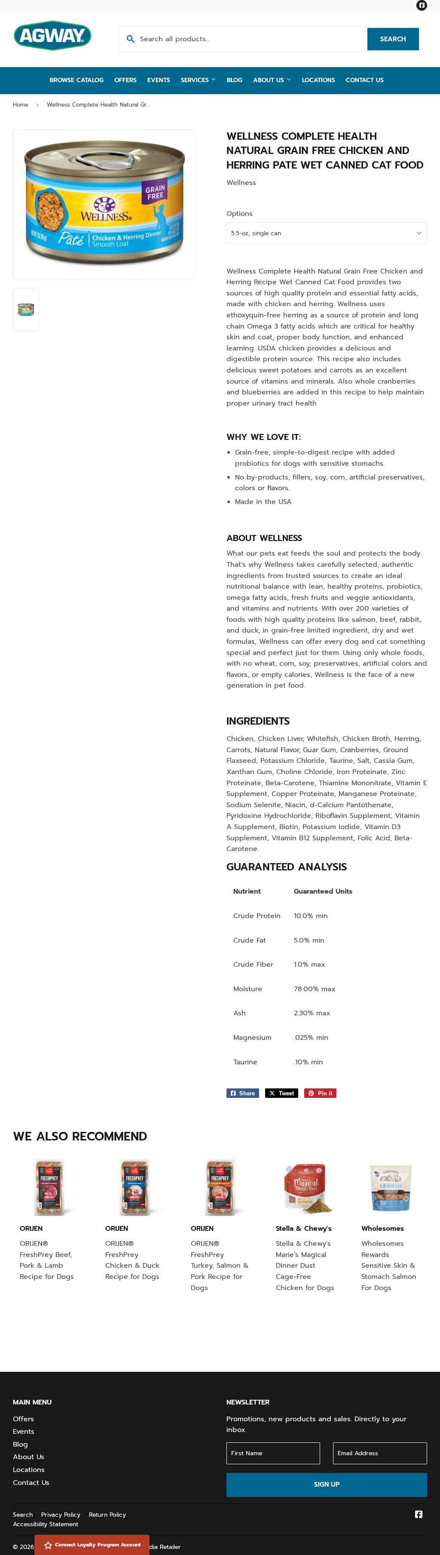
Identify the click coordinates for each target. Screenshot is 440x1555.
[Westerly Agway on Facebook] (419, 1515)
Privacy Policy (60, 1514)
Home (20, 105)
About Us (269, 80)
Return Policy (107, 1514)
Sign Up (326, 1484)
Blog (234, 80)
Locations (318, 80)
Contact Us (365, 80)
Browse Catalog (77, 80)
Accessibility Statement (45, 1524)
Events (158, 80)
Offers (125, 80)
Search (399, 39)
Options (239, 214)
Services (196, 80)
